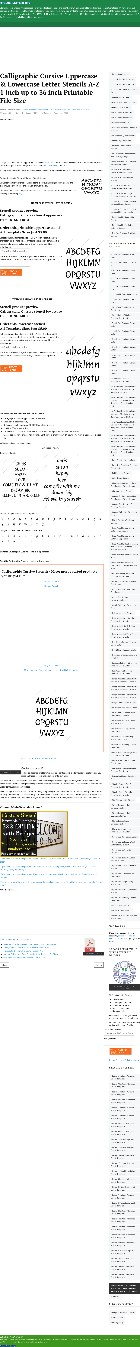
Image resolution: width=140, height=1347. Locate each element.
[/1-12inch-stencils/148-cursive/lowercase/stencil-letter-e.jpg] (25, 535)
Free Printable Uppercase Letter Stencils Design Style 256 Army (124, 565)
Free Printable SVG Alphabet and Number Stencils (123, 163)
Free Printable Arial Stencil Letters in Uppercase (122, 537)
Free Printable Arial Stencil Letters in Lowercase (122, 529)
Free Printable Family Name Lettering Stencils (123, 226)
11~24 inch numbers (89, 14)
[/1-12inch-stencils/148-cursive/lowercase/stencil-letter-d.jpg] (19, 535)
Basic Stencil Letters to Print (123, 460)
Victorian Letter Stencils (121, 910)
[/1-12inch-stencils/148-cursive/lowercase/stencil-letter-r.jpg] (100, 535)
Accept (13, 1346)
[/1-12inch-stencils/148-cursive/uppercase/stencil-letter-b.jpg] (8, 519)
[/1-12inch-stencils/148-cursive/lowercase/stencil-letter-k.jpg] (60, 535)
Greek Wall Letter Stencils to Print (123, 606)
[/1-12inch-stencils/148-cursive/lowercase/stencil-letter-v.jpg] (19, 541)
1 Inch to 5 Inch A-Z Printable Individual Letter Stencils (123, 202)
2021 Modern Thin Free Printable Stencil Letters (121, 316)
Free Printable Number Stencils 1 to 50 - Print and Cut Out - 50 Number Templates (124, 547)
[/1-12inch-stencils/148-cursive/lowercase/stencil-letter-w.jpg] (25, 541)
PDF (35, 14)
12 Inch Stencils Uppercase (123, 79)
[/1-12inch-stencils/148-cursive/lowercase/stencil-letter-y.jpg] (37, 541)
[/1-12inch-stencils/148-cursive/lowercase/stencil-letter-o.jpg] (83, 535)
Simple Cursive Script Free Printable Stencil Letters (122, 793)
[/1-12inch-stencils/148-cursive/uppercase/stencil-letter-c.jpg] (14, 519)
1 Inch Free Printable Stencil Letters (123, 256)
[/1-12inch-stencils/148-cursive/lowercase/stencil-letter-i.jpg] (48, 535)
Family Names (21, 17)
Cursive (27, 14)
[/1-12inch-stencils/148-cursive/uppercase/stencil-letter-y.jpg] (37, 524)
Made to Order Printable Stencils (121, 147)
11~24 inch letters (69, 14)
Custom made (35, 17)
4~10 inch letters (51, 14)
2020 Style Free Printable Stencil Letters (122, 308)
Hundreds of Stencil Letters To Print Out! (124, 129)
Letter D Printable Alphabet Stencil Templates (123, 1101)
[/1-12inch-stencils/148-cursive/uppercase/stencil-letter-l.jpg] (65, 519)
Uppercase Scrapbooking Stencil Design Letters (122, 883)
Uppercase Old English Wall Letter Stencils (123, 875)
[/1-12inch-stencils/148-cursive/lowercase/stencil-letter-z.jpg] (42, 541)
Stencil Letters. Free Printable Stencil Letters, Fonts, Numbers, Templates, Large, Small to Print (124, 1288)
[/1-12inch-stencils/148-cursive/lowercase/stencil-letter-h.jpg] (42, 535)
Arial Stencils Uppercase (122, 112)
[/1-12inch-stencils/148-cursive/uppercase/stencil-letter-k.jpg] (60, 519)
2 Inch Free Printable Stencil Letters (123, 300)
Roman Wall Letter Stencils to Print (123, 777)
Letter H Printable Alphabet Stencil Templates (123, 1133)
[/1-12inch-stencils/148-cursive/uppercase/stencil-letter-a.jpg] (2, 519)
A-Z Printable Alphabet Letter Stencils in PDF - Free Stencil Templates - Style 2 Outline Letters (123, 426)
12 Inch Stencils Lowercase (123, 84)
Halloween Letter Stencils (122, 613)
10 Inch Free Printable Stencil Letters (124, 272)
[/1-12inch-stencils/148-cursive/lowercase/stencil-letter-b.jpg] (8, 535)
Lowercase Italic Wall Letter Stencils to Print (123, 722)
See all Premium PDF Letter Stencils (124, 1060)
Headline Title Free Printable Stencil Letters (123, 643)
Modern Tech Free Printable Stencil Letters (123, 761)
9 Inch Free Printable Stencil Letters (123, 372)
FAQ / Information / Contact (123, 1312)
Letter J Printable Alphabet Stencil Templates (122, 1148)
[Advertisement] (70, 46)
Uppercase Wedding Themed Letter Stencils (123, 899)
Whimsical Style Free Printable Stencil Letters (124, 917)
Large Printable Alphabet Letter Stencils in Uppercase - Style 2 (124, 688)
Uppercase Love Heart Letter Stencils (123, 867)
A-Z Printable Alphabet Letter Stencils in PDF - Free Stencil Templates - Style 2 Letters (123, 414)
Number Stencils (51, 586)
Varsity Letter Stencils (121, 905)
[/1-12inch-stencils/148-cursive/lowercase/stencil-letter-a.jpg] (2, 535)
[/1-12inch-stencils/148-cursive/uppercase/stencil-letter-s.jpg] (2, 524)
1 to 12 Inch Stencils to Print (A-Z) (124, 90)
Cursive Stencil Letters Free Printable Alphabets (123, 505)
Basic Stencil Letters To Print (123, 102)
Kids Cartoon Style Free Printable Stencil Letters (121, 672)
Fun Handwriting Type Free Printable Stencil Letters (122, 575)
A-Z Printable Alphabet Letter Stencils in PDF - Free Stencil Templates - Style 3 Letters (123, 438)
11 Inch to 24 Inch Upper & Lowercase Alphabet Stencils (123, 187)
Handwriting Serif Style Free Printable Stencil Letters (123, 635)
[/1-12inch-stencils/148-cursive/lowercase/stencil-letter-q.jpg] (94, 535)
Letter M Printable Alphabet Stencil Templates (123, 1172)
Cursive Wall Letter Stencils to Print (124, 513)
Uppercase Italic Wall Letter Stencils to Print (123, 859)
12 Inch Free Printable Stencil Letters (124, 287)
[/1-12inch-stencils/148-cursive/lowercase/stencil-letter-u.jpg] (14, 541)
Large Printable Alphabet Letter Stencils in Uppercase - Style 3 (124, 696)
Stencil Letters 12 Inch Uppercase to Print (120, 814)
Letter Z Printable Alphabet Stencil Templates (123, 1275)
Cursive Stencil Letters (121, 97)
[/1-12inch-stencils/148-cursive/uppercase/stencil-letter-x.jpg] (31, 524)
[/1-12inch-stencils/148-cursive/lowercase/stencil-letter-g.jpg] (37, 535)
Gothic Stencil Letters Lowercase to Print (120, 598)
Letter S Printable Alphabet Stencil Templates (123, 1220)
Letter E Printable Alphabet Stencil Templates (122, 1109)
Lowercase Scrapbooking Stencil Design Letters (122, 738)
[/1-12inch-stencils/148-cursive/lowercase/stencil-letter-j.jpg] (54, 535)
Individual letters (108, 14)
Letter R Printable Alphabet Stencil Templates (123, 1212)
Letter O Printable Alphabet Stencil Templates (123, 1188)
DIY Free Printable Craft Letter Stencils (124, 234)
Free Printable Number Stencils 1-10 (124, 556)
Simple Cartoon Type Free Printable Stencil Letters (122, 785)
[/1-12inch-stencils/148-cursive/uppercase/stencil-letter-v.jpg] (19, 524)
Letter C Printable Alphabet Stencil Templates (122, 1093)
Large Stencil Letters (120, 74)
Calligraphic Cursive (52, 581)
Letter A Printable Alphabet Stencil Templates (122, 1077)
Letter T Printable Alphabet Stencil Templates (123, 1228)
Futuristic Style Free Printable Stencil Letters (123, 582)
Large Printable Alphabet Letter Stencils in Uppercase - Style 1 (124, 680)
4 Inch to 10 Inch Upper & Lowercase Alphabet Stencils (122, 171)
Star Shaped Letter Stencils (123, 800)
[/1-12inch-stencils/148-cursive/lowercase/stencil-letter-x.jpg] (31, 541)
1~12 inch (18, 14)
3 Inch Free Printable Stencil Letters (123, 324)
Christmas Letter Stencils (122, 491)
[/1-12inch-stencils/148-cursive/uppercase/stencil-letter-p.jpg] (88, 519)
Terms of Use (117, 1317)
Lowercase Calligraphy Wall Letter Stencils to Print (123, 714)
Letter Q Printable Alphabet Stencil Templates (123, 1204)
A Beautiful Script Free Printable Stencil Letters (121, 380)
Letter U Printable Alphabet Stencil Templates (123, 1236)
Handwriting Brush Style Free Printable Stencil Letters (123, 619)
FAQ (21, 193)
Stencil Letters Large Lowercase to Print (120, 822)
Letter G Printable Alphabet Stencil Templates (123, 1125)
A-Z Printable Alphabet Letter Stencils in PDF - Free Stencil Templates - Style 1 (123, 389)
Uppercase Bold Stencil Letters (125, 837)
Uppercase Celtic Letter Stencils (121, 851)
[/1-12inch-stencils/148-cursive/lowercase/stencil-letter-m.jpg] (71, 535)
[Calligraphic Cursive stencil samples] (20, 479)
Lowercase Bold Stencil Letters (125, 707)
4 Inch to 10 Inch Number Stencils (122, 179)
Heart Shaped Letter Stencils (124, 650)
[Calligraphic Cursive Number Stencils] (52, 625)
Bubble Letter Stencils (121, 107)
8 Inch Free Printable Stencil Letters (123, 364)
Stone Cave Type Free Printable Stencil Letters (121, 830)
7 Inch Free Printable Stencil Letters (123, 356)
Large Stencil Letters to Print (124, 702)
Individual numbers (125, 14)
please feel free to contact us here (122, 937)
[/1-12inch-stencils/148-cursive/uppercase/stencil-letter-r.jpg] (100, 519)
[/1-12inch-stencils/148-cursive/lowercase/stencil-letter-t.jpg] (8, 541)
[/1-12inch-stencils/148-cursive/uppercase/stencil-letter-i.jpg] (48, 519)
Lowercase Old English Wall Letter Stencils (123, 730)
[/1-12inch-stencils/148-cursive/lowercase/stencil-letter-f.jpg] (31, 535)
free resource (27, 7)
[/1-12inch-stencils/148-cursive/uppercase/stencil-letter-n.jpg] (77, 519)
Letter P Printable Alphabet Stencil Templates (122, 1196)
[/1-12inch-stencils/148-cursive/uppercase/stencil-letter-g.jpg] (37, 519)
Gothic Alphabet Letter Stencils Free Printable (124, 590)
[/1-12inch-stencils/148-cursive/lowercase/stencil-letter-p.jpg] (88, 535)
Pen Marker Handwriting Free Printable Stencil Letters (123, 769)
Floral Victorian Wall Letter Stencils (122, 521)
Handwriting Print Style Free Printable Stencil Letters (123, 627)
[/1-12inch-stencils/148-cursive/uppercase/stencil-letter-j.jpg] (54, 519)
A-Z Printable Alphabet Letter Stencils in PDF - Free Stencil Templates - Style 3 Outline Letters (123, 450)
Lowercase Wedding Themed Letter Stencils (123, 746)
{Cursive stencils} (50, 165)
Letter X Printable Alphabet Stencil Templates (123, 1260)
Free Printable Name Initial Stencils (122, 218)
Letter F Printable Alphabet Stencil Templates (122, 1117)
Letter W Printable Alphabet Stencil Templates (123, 1252)
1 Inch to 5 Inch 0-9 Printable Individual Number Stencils (123, 210)
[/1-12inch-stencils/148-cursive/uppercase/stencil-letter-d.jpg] (19, 519)
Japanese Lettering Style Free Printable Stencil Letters (124, 664)
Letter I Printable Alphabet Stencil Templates (122, 1141)
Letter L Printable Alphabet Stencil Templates (122, 1164)
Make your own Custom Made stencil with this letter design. (51, 670)
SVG (40, 14)
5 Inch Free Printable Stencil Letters (123, 340)
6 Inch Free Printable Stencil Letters (123, 348)
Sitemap (115, 1296)
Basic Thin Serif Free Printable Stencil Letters (124, 466)
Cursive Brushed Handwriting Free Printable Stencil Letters (123, 497)
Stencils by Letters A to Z (122, 140)
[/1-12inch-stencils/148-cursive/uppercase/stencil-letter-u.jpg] (14, 524)
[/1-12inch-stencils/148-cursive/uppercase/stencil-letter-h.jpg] (42, 519)
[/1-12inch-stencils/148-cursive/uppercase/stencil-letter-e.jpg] (25, 519)
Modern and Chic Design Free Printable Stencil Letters (124, 753)
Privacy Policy (117, 1322)
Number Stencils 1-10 (121, 122)
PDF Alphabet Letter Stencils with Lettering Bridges (123, 155)
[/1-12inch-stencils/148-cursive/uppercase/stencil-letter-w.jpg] (25, 524)
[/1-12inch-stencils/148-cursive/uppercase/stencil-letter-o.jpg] (83, 519)
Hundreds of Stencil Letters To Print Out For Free (124, 656)
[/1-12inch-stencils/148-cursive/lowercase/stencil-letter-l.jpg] (65, 535)
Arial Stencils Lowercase (122, 117)
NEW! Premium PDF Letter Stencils (16, 939)
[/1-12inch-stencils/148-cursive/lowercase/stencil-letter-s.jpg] (2, 541)
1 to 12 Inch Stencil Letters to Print (123, 264)
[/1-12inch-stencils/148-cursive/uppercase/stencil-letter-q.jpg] (94, 519)
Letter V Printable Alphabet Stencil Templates (123, 1244)
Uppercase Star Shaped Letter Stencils (124, 891)
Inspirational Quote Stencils (123, 135)
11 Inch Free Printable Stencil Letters (124, 279)
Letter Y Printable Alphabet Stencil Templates (123, 1268)
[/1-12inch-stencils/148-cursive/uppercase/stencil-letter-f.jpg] (31, 519)
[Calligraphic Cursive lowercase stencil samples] (61, 479)
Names (10, 17)
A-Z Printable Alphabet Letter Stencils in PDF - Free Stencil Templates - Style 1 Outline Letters (123, 401)
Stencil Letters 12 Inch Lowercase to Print (120, 806)
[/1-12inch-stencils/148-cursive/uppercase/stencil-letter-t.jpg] (8, 524)
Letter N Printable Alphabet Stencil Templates (123, 1180)
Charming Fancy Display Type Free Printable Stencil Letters (123, 484)
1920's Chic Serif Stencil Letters (125, 294)
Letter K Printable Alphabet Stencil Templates (123, 1156)
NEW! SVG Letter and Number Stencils (38, 758)
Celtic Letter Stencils (120, 478)
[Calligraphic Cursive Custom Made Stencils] (52, 678)
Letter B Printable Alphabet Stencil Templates (123, 1085)
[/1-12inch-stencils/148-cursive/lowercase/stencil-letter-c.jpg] (14, 535)
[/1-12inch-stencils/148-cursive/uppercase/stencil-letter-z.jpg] (42, 524)
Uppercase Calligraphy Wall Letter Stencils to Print (123, 843)
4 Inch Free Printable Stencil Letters (123, 332)
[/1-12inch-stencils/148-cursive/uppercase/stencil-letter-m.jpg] (71, 519)
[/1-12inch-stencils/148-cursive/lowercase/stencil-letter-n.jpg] (77, 535)
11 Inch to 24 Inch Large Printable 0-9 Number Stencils (123, 194)
